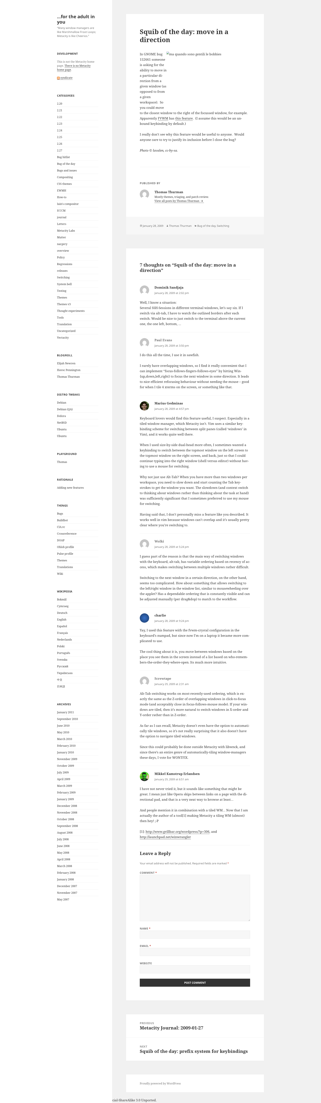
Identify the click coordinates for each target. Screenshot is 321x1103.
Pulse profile (65, 554)
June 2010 (63, 725)
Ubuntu (62, 429)
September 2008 (67, 826)
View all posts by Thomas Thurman (177, 201)
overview (63, 251)
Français (62, 633)
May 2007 (63, 899)
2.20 (59, 103)
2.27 (59, 150)
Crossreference (67, 533)
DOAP (61, 540)
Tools (60, 317)
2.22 (59, 117)
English (61, 619)
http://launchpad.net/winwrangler (165, 837)
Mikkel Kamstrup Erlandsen (177, 774)
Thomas (62, 462)
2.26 (59, 144)
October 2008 (65, 819)
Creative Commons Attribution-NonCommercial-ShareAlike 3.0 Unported (100, 1100)
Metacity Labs (66, 230)
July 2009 (63, 772)
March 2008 (64, 866)
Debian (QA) (65, 409)
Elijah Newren (66, 363)
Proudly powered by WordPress (160, 1083)
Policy (61, 257)
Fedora (61, 416)
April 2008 (63, 859)
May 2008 (63, 852)
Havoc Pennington (68, 370)
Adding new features (70, 487)
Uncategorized (66, 331)
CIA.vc (61, 527)
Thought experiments (71, 311)
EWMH (61, 190)
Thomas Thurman (68, 377)
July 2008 (63, 839)
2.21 (59, 110)
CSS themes (64, 184)
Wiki (60, 574)
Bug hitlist (63, 157)
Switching (63, 277)
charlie (160, 615)
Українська (65, 673)
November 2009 (67, 759)
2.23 (59, 124)
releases (62, 271)
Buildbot (62, 520)
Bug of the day (66, 164)
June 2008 (63, 846)
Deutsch (62, 613)
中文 (59, 680)
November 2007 (67, 893)
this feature (184, 118)
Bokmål (62, 599)
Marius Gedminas (168, 403)
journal (61, 217)
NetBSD (62, 422)
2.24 (59, 130)
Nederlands (64, 639)
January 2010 (65, 752)
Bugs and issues (67, 170)
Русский (62, 666)
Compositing (65, 177)
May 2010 (63, 732)
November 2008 (67, 812)
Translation (64, 324)
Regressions (64, 264)
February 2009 (66, 792)
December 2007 (67, 886)
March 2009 (64, 786)
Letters (61, 224)
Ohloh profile (65, 547)
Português (63, 653)
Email (145, 946)
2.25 (59, 137)
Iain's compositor (68, 204)
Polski (61, 646)
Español (62, 626)
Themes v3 (64, 304)
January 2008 (65, 879)
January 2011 (65, 712)
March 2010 (64, 739)
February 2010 (66, 746)
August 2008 (65, 832)
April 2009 (63, 779)
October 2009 (65, 766)
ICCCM (61, 210)
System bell (64, 284)
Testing (61, 291)
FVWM (163, 118)
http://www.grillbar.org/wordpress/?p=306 (177, 831)
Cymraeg (63, 606)
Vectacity (63, 337)
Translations (65, 567)
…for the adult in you (76, 19)
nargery (62, 244)
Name (145, 928)
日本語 (61, 686)
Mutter (61, 237)
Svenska (62, 659)
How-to (61, 197)
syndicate (66, 78)
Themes (62, 297)
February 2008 (66, 873)
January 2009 (65, 799)
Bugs (60, 513)
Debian (61, 402)
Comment (148, 873)
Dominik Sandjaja (168, 287)
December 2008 (67, 806)
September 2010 (67, 719)
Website (146, 963)
